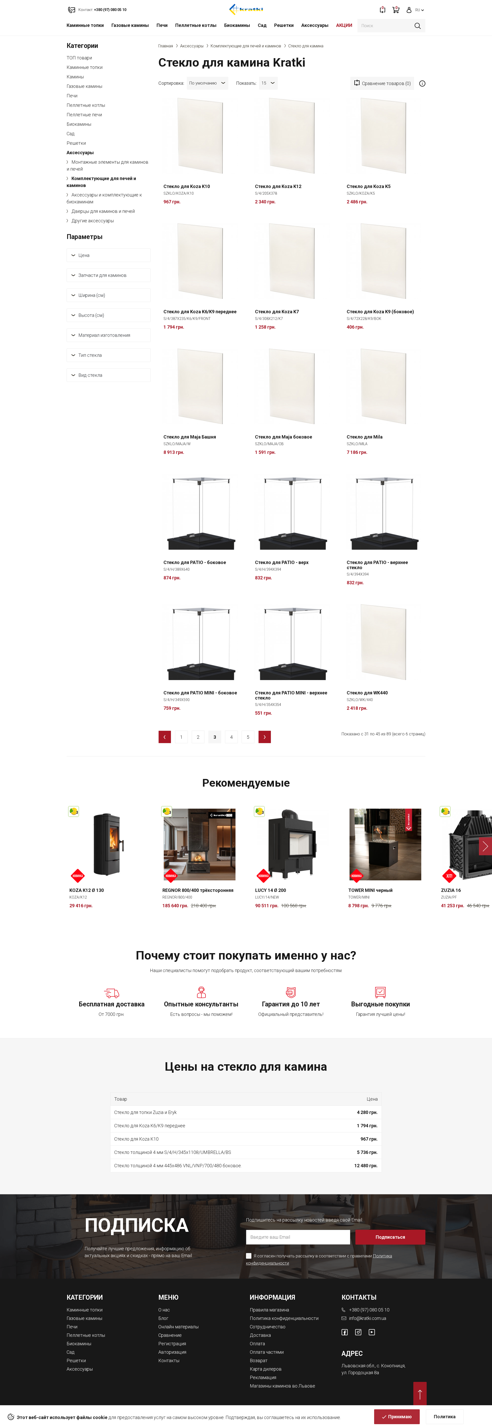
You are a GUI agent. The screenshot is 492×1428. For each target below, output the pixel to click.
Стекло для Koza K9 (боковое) (380, 311)
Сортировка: (171, 82)
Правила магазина (269, 1309)
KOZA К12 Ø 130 (86, 890)
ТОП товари (79, 57)
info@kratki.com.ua (367, 1318)
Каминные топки (85, 25)
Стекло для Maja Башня (189, 437)
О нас (164, 1309)
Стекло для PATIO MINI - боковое (200, 692)
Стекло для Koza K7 (277, 311)
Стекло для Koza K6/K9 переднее (200, 311)
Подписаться (390, 1237)
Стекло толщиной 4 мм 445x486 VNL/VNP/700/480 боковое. (178, 1165)
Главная (165, 46)
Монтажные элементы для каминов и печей (107, 165)
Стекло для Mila (365, 437)
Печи (162, 25)
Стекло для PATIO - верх (282, 562)
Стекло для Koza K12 (278, 186)
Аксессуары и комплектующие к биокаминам (104, 198)
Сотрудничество (267, 1326)
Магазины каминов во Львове (282, 1386)
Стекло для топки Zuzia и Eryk (145, 1112)
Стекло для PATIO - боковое (194, 562)
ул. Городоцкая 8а (360, 1372)
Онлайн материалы (178, 1326)
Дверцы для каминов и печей (102, 211)
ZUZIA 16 (451, 890)
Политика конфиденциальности (284, 1318)
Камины (75, 76)
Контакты (168, 1360)
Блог (163, 1318)
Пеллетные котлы (196, 25)
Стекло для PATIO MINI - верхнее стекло (291, 695)
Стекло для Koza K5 (369, 186)
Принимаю (400, 1416)
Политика (445, 1416)
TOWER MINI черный (370, 890)
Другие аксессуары (92, 220)
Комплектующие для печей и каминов (101, 182)
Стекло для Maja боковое (283, 437)
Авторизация (172, 1352)
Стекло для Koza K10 (186, 186)
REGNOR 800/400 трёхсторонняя (197, 890)
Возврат (259, 1360)
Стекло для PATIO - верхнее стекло (377, 565)
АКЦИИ (344, 25)
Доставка (260, 1335)
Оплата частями (267, 1352)
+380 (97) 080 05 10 (369, 1309)
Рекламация (263, 1377)
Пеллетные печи (84, 114)
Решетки (284, 25)
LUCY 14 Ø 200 (270, 890)
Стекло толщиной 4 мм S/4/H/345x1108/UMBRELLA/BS (172, 1152)
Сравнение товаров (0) (386, 83)
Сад (262, 25)
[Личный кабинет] (409, 9)
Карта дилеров (266, 1369)
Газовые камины (130, 25)
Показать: (246, 82)
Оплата (257, 1343)
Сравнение (170, 1335)
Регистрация (172, 1343)
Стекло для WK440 (367, 692)
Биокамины (237, 25)
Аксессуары (315, 25)
